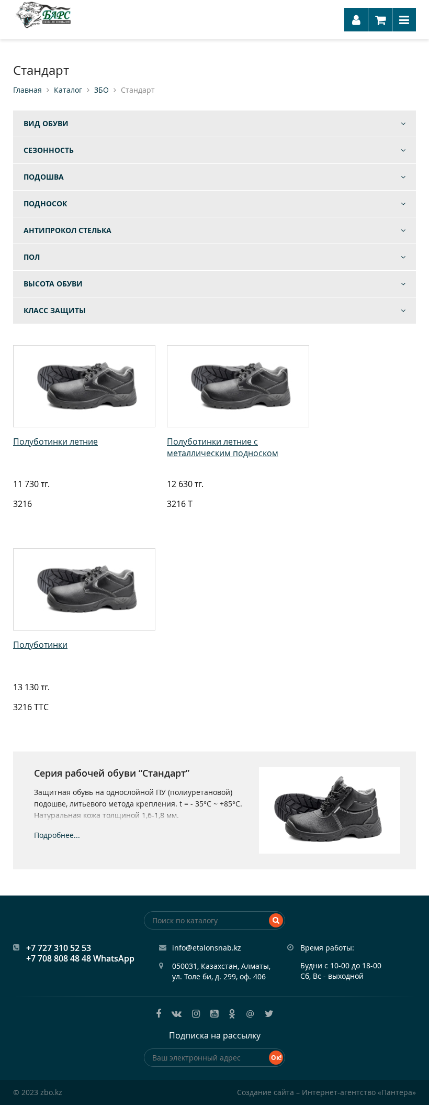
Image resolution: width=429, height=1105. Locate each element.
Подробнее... (57, 835)
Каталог (68, 90)
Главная (27, 90)
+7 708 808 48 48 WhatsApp (80, 958)
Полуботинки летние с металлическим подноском (222, 447)
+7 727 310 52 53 (58, 948)
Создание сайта (265, 1092)
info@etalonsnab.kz (206, 948)
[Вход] (356, 19)
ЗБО (101, 90)
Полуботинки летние (55, 441)
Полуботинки (40, 644)
